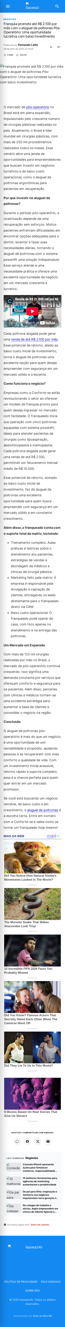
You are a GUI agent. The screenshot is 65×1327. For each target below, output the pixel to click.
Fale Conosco (51, 1281)
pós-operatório (37, 107)
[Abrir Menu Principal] (8, 6)
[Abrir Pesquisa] (57, 6)
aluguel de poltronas (42, 810)
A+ (58, 46)
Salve (23, 55)
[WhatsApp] (17, 1141)
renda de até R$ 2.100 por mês (34, 339)
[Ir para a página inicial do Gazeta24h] (32, 6)
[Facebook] (27, 1141)
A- (51, 46)
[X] (38, 1141)
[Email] (48, 1141)
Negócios (10, 19)
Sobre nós (32, 1290)
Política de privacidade (20, 1281)
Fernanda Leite (28, 45)
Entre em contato (40, 1224)
